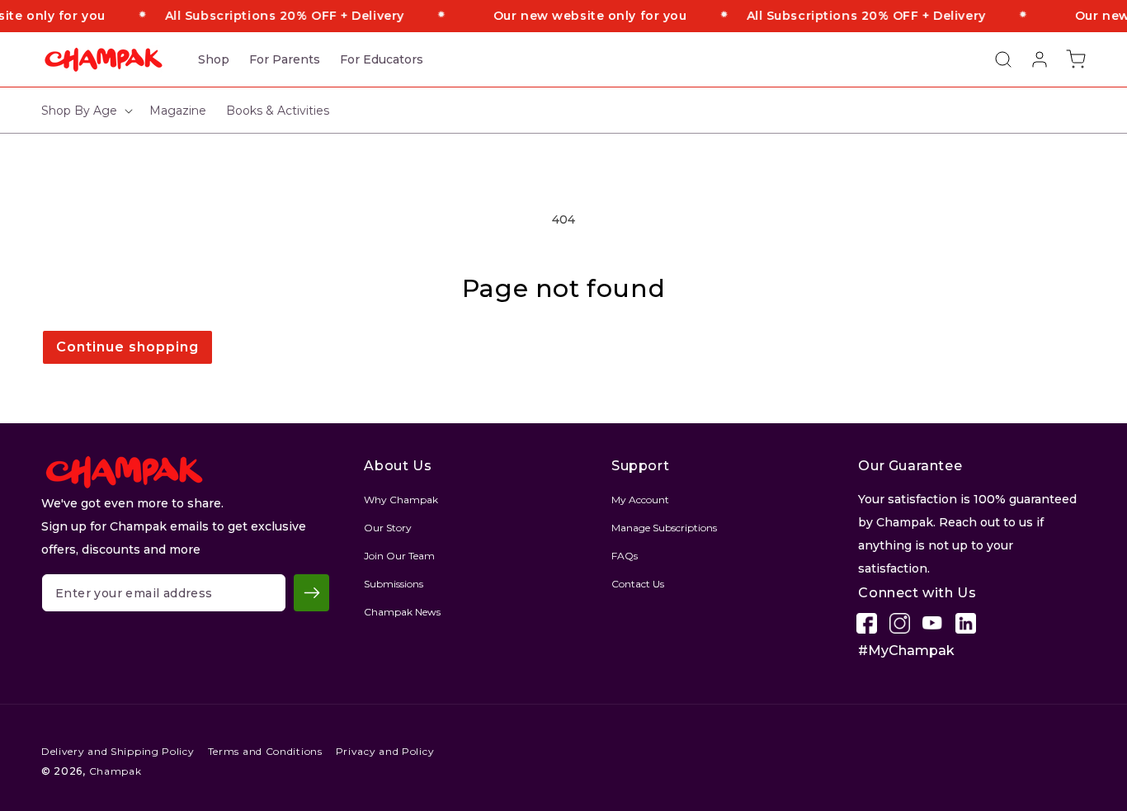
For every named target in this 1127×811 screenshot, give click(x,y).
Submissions (393, 584)
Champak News (402, 612)
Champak (115, 771)
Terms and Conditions (265, 751)
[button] (995, 59)
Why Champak (401, 499)
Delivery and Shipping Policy (118, 751)
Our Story (388, 527)
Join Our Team (399, 555)
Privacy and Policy (385, 751)
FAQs (624, 555)
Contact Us (637, 584)
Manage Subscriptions (664, 527)
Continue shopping (127, 347)
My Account (640, 499)
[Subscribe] (311, 592)
